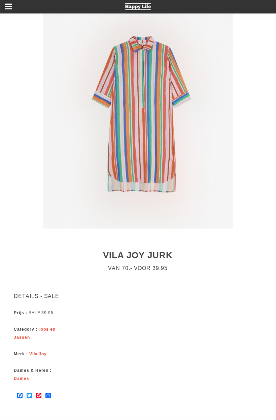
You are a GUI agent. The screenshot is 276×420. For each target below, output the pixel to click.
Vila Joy (38, 354)
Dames (21, 378)
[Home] (138, 8)
